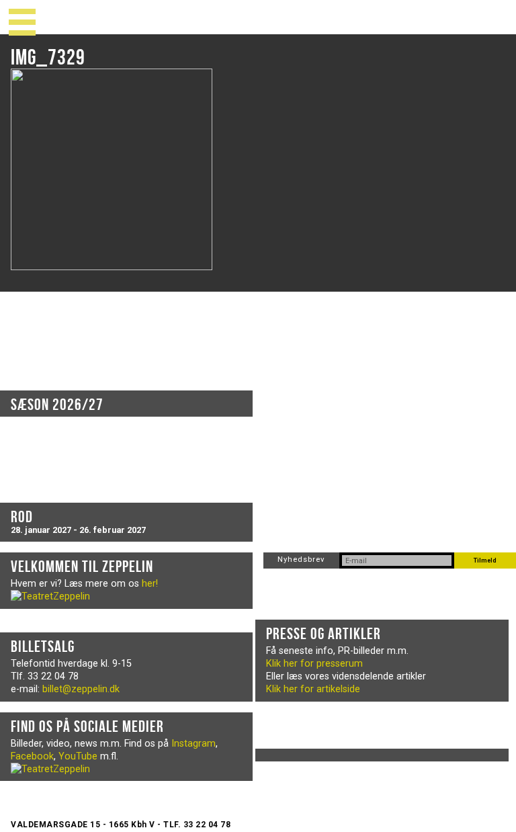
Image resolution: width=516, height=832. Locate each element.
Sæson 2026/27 (57, 404)
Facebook (32, 756)
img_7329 (48, 57)
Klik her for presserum (314, 663)
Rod (22, 517)
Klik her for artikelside (313, 689)
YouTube (77, 756)
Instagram (193, 743)
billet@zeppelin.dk (81, 689)
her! (150, 583)
